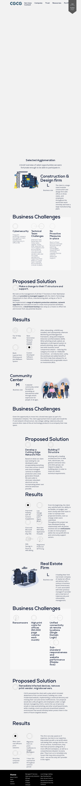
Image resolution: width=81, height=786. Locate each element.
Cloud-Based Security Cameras (46, 783)
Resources (57, 3)
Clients (12, 781)
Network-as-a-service (46, 780)
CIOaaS (27, 780)
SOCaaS (27, 778)
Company (38, 3)
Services (28, 3)
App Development (45, 776)
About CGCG (14, 777)
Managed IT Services (31, 774)
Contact (27, 5)
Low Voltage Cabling (46, 774)
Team (11, 779)
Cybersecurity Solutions (32, 776)
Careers (12, 784)
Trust (47, 3)
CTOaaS (27, 782)
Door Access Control (46, 778)
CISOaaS (27, 785)
